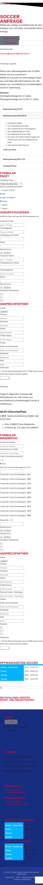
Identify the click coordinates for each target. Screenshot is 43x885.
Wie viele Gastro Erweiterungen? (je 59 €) (15, 467)
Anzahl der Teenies (7, 256)
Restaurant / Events (27, 766)
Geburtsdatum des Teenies (9, 263)
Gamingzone (11, 766)
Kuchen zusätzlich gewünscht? (11, 187)
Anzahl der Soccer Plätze (9, 449)
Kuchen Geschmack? (7, 198)
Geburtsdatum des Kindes (9, 235)
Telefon (3, 329)
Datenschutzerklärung (30, 877)
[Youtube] (20, 736)
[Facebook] (7, 736)
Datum (2, 242)
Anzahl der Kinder (7, 221)
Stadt (2, 360)
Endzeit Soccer (5, 533)
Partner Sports (24, 771)
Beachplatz (22, 761)
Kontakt (17, 756)
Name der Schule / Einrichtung (11, 592)
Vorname (3, 314)
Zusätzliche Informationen (9, 290)
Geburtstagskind (6, 228)
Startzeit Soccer (5, 249)
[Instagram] (14, 736)
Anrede (2, 308)
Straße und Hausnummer (9, 346)
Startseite (9, 756)
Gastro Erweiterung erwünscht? (11, 456)
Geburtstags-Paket (6, 180)
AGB (18, 877)
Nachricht (3, 624)
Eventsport (33, 761)
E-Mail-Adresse (5, 336)
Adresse (3, 343)
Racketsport (11, 761)
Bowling (25, 756)
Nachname (4, 321)
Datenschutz (4, 368)
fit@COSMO (11, 771)
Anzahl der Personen (7, 442)
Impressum (9, 877)
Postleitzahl (4, 353)
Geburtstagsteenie (6, 270)
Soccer (32, 756)
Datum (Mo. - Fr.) (6, 520)
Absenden (4, 378)
